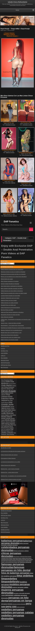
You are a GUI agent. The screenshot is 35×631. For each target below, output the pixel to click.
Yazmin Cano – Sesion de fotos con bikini (11, 323)
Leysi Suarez (5, 415)
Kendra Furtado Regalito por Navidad (10, 283)
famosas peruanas (25, 562)
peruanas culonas (12, 595)
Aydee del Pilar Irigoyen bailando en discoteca (12, 312)
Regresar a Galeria (9, 34)
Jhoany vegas (10, 408)
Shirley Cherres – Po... (8, 122)
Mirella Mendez (10, 420)
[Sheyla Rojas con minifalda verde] (26, 139)
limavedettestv (10, 581)
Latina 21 (3, 355)
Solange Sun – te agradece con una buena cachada (13, 476)
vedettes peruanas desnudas (12, 617)
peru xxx (11, 606)
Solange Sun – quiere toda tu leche (9, 472)
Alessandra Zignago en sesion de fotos (10, 314)
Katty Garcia (11, 410)
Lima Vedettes (4, 353)
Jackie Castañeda (7, 405)
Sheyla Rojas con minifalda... (26, 152)
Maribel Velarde (5, 418)
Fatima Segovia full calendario (8, 465)
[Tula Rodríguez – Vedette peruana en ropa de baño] (26, 170)
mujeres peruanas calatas (20, 587)
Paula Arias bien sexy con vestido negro (10, 337)
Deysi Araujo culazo (11, 559)
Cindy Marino (6, 385)
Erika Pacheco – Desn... (26, 212)
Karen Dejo (4, 410)
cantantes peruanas (12, 545)
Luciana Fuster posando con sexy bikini (10, 295)
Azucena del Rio (12, 383)
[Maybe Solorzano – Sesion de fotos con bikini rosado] (9, 200)
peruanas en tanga (20, 600)
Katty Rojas (4, 411)
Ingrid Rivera (5, 402)
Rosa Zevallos (10, 427)
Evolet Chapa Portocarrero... (9, 150)
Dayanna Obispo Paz (7, 388)
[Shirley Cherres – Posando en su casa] (9, 111)
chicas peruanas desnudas (11, 555)
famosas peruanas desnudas (12, 566)
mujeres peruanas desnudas (12, 591)
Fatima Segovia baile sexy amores (9, 455)
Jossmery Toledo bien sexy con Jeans (10, 298)
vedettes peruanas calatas (17, 612)
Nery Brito (10, 425)
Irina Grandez (6, 403)
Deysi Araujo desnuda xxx (12, 560)
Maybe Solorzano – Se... (9, 213)
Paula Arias (6, 426)
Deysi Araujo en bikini (23, 560)
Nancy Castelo (4, 424)
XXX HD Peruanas (5, 362)
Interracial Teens (5, 360)
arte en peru (8, 182)
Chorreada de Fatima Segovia (8, 458)
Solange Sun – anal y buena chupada (10, 469)
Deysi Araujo (8, 390)
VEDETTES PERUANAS (17, 2)
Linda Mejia (12, 415)
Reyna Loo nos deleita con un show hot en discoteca (14, 276)
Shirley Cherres (7, 433)
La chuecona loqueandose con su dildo (10, 462)
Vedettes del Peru (5, 346)
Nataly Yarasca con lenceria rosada (9, 339)
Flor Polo (10, 400)
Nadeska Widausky (10, 423)
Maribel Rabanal (6, 416)
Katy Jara (10, 411)
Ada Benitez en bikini (6, 447)
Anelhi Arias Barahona (7, 382)
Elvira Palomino (6, 397)
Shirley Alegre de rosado (7, 279)
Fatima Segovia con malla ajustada (9, 302)
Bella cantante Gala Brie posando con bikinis (12, 288)
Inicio (17, 10)
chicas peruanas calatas (21, 551)
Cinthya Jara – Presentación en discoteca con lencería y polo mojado (16, 320)
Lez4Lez (3, 348)
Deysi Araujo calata (10, 558)
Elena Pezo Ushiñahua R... (9, 180)
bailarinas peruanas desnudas (9, 216)
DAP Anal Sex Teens (6, 365)
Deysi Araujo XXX (15, 562)
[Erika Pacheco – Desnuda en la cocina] (26, 200)
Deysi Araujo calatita (20, 558)
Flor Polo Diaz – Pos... (26, 122)
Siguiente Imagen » (12, 36)
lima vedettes (25, 575)
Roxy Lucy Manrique (5, 429)
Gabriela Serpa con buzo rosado (9, 300)
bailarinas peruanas (10, 152)
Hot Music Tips (4, 351)
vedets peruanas (21, 607)
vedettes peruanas (12, 609)
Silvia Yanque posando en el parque (10, 281)
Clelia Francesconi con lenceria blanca (10, 307)
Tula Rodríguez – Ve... (26, 183)
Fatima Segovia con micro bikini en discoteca (12, 291)
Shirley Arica (9, 431)
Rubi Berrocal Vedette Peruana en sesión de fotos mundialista (16, 328)
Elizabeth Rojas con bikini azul (8, 305)
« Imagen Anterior (9, 33)
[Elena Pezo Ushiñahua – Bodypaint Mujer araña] (9, 169)
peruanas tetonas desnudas (19, 604)
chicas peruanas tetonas (27, 155)
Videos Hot (6, 445)
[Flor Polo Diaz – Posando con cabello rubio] (26, 111)
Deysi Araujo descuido (21, 559)
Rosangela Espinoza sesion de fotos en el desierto (13, 274)
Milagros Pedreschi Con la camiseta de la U (11, 330)
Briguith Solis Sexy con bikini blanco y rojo (11, 332)
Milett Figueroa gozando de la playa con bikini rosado (14, 293)
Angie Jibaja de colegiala (7, 317)
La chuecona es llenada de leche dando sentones (13, 451)
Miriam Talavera (5, 422)
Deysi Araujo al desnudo (19, 556)
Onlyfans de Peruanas (6, 510)
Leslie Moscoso (7, 413)
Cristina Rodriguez (9, 387)
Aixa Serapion (5, 380)
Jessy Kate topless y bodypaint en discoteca (11, 286)
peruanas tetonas (6, 604)
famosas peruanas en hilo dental (15, 569)
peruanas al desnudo (19, 593)
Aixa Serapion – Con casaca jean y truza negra (12, 325)
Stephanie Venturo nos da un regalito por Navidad (13, 272)
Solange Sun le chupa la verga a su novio (11, 479)
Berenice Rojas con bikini (7, 310)
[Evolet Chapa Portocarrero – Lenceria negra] (9, 138)
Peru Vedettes (4, 358)
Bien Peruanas (4, 367)
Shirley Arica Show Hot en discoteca (9, 335)
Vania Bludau (10, 434)
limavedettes (9, 578)
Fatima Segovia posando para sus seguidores (12, 269)
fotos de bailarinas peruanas (15, 573)
